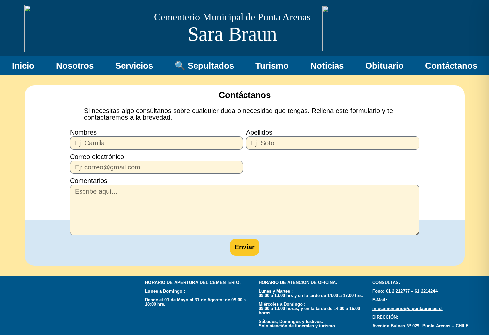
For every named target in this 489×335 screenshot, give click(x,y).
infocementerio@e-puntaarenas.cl (407, 308)
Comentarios (88, 180)
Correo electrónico (97, 156)
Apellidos (259, 132)
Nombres (83, 132)
